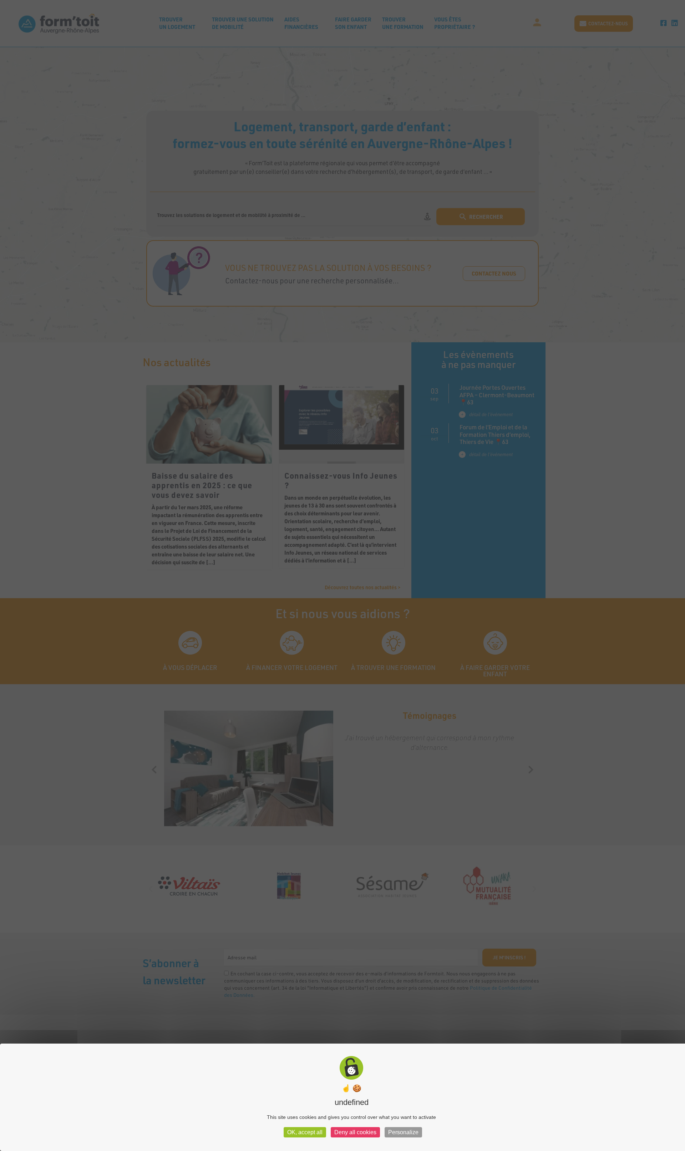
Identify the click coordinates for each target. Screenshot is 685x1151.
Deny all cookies (355, 1132)
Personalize (403, 1132)
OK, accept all (305, 1132)
